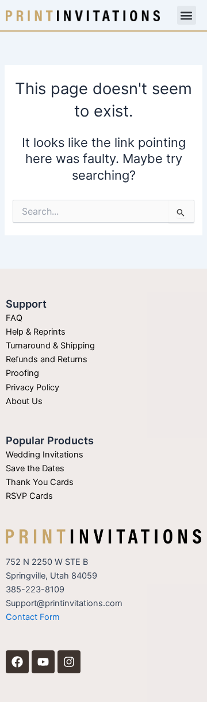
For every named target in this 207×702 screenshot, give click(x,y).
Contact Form (33, 617)
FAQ (14, 318)
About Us (24, 401)
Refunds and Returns (46, 359)
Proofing (22, 373)
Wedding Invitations (44, 454)
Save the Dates (35, 468)
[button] (186, 15)
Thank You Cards (40, 482)
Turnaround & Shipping (50, 345)
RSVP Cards (29, 496)
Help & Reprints (36, 332)
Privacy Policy (32, 387)
